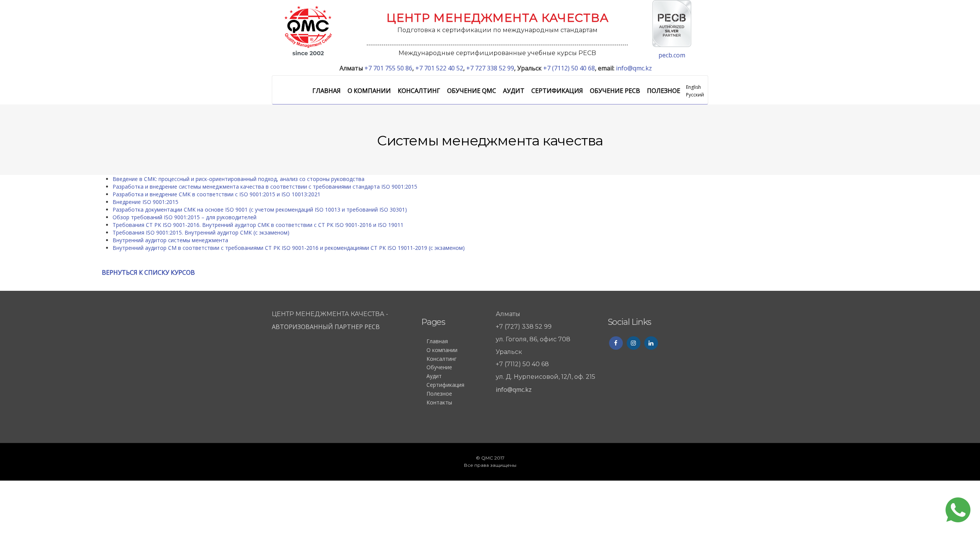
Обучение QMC (471, 90)
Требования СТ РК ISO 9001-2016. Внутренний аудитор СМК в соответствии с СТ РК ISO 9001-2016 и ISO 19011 (258, 224)
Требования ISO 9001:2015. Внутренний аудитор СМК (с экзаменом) (201, 232)
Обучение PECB (615, 90)
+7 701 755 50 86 (388, 68)
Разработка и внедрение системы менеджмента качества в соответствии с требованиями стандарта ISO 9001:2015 (265, 186)
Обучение (439, 367)
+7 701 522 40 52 (439, 68)
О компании (369, 90)
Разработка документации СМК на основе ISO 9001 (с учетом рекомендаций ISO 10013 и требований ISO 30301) (260, 209)
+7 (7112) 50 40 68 (569, 68)
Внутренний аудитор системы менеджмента (170, 240)
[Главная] (308, 30)
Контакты (439, 402)
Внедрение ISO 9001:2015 (145, 201)
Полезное (663, 90)
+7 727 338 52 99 (490, 68)
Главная (326, 90)
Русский (695, 94)
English (693, 87)
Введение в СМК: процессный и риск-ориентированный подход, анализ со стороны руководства (238, 179)
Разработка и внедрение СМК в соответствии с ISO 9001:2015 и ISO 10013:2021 (216, 194)
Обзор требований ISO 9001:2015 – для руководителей (184, 217)
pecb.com (671, 55)
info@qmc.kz (634, 68)
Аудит (513, 90)
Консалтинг (419, 90)
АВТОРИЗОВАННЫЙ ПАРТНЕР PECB (326, 327)
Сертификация (557, 90)
